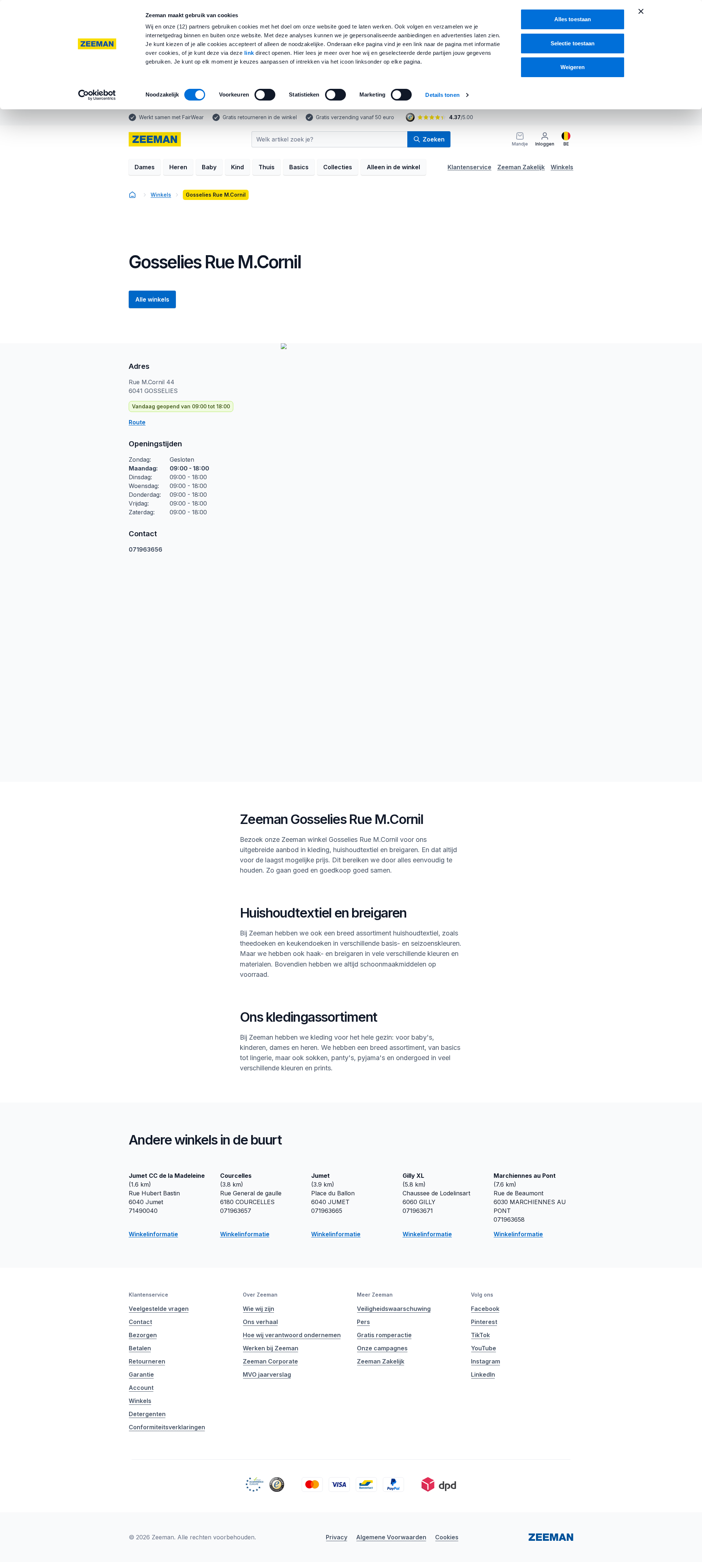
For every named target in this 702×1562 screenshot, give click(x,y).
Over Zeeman (260, 1294)
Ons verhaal (260, 1321)
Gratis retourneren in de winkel (260, 117)
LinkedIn (483, 1374)
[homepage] (155, 139)
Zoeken (434, 139)
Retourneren (147, 1361)
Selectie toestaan (573, 43)
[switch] (264, 95)
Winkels (562, 167)
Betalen (140, 1348)
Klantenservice (469, 167)
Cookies (446, 1537)
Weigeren (573, 67)
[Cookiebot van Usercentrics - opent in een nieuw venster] (97, 95)
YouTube (483, 1348)
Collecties (337, 167)
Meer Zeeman (375, 1294)
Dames (145, 167)
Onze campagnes (382, 1348)
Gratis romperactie (384, 1335)
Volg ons (482, 1294)
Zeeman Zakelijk (521, 167)
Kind (237, 167)
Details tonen (442, 95)
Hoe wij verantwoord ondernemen (292, 1335)
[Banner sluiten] (641, 11)
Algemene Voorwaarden (391, 1537)
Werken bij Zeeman (270, 1348)
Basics (299, 167)
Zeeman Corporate (270, 1361)
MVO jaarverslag (267, 1374)
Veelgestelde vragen (159, 1308)
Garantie (141, 1374)
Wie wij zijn (258, 1308)
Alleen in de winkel (393, 167)
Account (141, 1387)
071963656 (145, 549)
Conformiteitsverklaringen (167, 1427)
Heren (178, 167)
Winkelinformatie (153, 1234)
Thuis (266, 167)
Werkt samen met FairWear (171, 117)
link (250, 53)
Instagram (485, 1361)
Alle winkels (152, 299)
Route (137, 422)
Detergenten (147, 1414)
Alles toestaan (572, 19)
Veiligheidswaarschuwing (394, 1308)
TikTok (480, 1335)
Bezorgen (143, 1335)
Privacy (336, 1537)
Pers (363, 1321)
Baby (209, 167)
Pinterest (484, 1321)
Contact (140, 1321)
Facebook (485, 1308)
